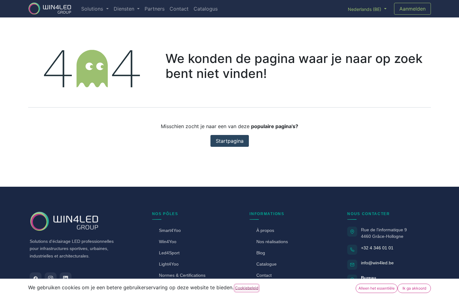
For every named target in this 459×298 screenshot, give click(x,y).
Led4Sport (169, 252)
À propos (265, 230)
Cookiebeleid (246, 288)
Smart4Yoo (170, 230)
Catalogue (266, 264)
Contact (264, 275)
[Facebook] (36, 278)
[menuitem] (95, 8)
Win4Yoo (167, 241)
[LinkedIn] (66, 278)
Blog (260, 252)
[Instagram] (51, 278)
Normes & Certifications (182, 275)
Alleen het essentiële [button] (376, 288)
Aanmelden (412, 9)
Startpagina (230, 141)
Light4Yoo (169, 264)
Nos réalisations (272, 241)
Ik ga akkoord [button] (414, 288)
